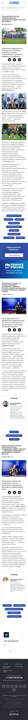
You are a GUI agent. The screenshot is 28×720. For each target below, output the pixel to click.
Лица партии (18, 664)
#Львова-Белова (14, 612)
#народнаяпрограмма (14, 435)
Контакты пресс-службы (7, 671)
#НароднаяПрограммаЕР (14, 609)
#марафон (19, 219)
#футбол (20, 237)
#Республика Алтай (14, 215)
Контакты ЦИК (19, 666)
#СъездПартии (19, 605)
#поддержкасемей (14, 616)
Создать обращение (14, 255)
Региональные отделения (7, 667)
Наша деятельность (12, 7)
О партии (5, 664)
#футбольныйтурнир (14, 226)
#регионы (8, 219)
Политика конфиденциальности (14, 702)
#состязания (9, 237)
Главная (4, 7)
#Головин (14, 432)
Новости (21, 7)
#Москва (7, 605)
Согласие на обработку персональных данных (14, 706)
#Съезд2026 (14, 439)
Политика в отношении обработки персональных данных (14, 705)
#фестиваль (14, 230)
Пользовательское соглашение (14, 701)
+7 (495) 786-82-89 (14, 678)
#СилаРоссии (14, 223)
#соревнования (14, 234)
